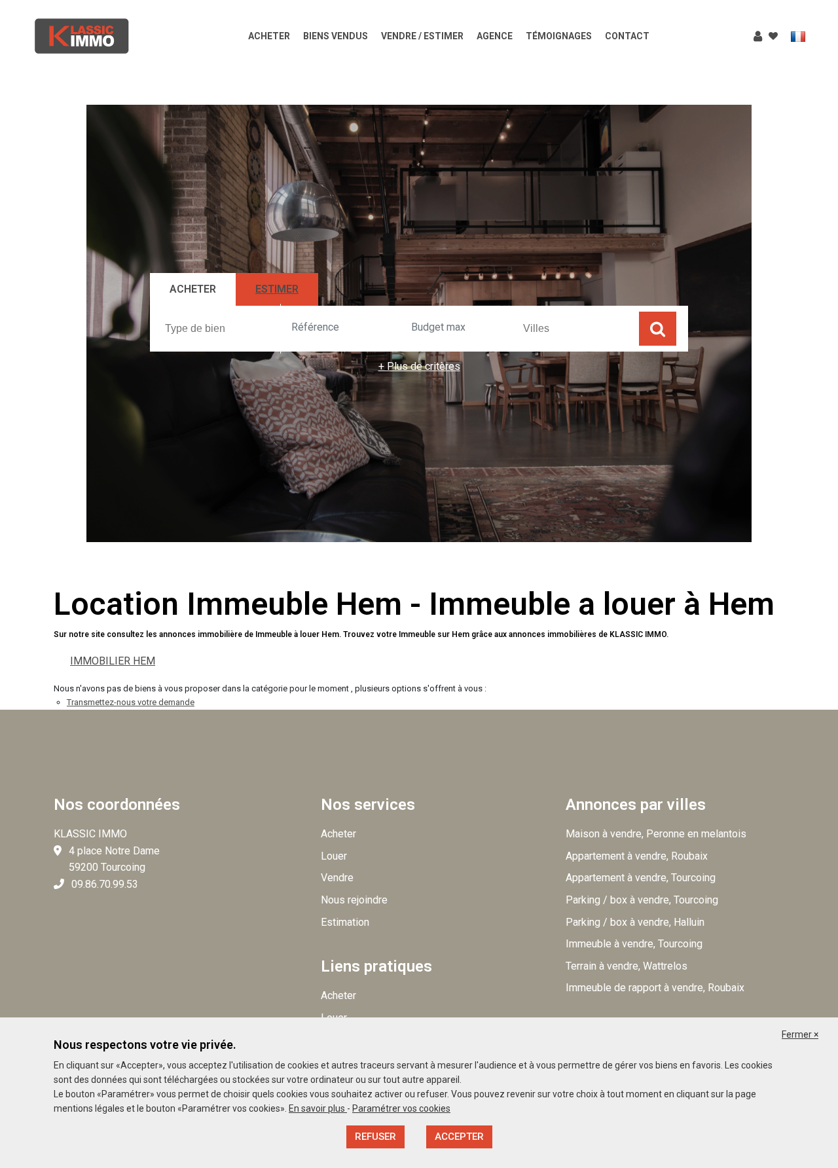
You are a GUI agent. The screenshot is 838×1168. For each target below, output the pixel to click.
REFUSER (375, 1136)
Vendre (337, 877)
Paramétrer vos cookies (401, 1108)
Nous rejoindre (354, 900)
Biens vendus (335, 36)
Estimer (277, 289)
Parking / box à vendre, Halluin (635, 922)
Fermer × (800, 1034)
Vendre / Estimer (422, 36)
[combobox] (221, 328)
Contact (627, 36)
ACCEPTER (459, 1136)
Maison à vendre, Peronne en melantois (656, 834)
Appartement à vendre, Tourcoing (641, 877)
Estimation (345, 922)
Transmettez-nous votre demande (130, 702)
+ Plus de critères (419, 366)
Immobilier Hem (112, 661)
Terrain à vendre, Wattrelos (626, 966)
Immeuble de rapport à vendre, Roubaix (655, 987)
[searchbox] (222, 328)
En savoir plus (318, 1108)
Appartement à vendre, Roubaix (637, 856)
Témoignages (559, 36)
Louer (334, 856)
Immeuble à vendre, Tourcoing (634, 944)
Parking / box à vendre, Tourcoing (642, 900)
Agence (495, 36)
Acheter (269, 36)
